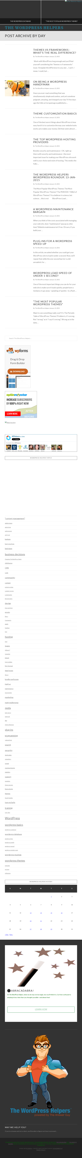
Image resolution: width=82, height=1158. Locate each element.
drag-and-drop (8, 608)
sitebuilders (8, 759)
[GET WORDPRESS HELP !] (17, 56)
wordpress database (13, 834)
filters (6, 616)
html (6, 641)
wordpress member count (11, 850)
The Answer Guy (58, 1148)
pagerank (7, 716)
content (8, 583)
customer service (9, 591)
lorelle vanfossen (12, 679)
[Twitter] (39, 1153)
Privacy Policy (40, 1150)
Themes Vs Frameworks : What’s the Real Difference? (54, 51)
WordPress (12, 818)
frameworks (8, 620)
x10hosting (7, 873)
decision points (8, 598)
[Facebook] (36, 1153)
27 (30, 929)
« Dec (7, 935)
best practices (9, 544)
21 (41, 921)
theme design (9, 789)
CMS (7, 568)
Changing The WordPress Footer (13, 559)
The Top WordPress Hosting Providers (54, 141)
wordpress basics (14, 824)
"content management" (15, 518)
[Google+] (42, 1153)
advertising (8, 527)
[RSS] (45, 1153)
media (8, 708)
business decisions (15, 554)
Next (77, 12)
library (6, 675)
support (8, 777)
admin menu (8, 523)
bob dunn (8, 549)
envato (7, 612)
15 (51, 913)
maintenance (9, 689)
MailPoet (8, 684)
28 (41, 929)
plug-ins (9, 729)
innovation (7, 654)
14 (41, 913)
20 (30, 921)
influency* (7, 650)
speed (7, 763)
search (8, 745)
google (6, 624)
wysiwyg (7, 869)
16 (61, 913)
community (10, 577)
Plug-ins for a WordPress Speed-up (52, 242)
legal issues (9, 671)
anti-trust (7, 535)
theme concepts (9, 785)
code (6, 573)
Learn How (41, 1009)
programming (11, 735)
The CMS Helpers (61, 1142)
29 (51, 929)
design (8, 603)
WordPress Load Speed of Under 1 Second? (52, 274)
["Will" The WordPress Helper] (41, 1076)
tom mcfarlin (10, 802)
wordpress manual (9, 846)
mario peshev (8, 692)
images (7, 646)
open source (8, 712)
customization (8, 595)
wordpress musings (13, 855)
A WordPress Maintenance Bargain (53, 210)
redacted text (8, 740)
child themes (8, 563)
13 (30, 913)
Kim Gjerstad (9, 666)
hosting (9, 636)
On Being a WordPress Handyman (50, 83)
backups (8, 539)
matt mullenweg (11, 702)
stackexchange (10, 768)
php (6, 720)
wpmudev (7, 865)
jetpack (7, 658)
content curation (9, 587)
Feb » (11, 935)
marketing (9, 697)
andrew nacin (8, 531)
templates (7, 781)
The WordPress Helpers (34, 28)
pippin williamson (9, 724)
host (6, 631)
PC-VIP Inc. (29, 1148)
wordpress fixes (9, 838)
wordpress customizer (10, 829)
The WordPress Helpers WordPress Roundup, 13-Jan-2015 (54, 177)
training (8, 808)
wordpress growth (9, 842)
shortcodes (8, 755)
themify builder (9, 798)
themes (7, 794)
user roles (7, 812)
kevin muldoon (8, 662)
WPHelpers (18, 436)
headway (7, 628)
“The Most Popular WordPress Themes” (48, 303)
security (8, 750)
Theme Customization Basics (55, 113)
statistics (7, 772)
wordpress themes (15, 860)
